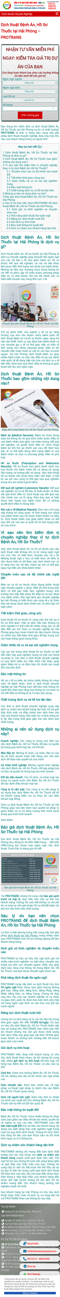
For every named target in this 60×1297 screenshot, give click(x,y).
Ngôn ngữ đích (11, 87)
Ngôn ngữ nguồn (12, 79)
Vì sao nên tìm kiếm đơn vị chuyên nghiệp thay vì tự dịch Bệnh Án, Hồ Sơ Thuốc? (30, 167)
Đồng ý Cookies (30, 1293)
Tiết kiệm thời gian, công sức (26, 177)
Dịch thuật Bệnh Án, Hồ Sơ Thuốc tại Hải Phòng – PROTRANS (24, 31)
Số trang (7, 104)
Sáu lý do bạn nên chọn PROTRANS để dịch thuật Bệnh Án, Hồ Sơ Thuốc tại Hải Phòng (30, 204)
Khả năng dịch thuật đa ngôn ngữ (29, 215)
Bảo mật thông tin (19, 187)
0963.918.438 (44, 1258)
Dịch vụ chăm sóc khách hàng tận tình (31, 228)
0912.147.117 (32, 1258)
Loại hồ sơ (8, 96)
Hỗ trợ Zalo (31, 1266)
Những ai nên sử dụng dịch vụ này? (24, 193)
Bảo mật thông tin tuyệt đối (25, 225)
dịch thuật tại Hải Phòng (23, 935)
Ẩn (39, 146)
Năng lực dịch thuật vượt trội (26, 218)
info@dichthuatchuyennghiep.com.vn (41, 1251)
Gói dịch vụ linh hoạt (21, 222)
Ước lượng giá (30, 115)
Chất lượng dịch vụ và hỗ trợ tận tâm (30, 190)
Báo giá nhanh (32, 1243)
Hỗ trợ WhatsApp (33, 1274)
